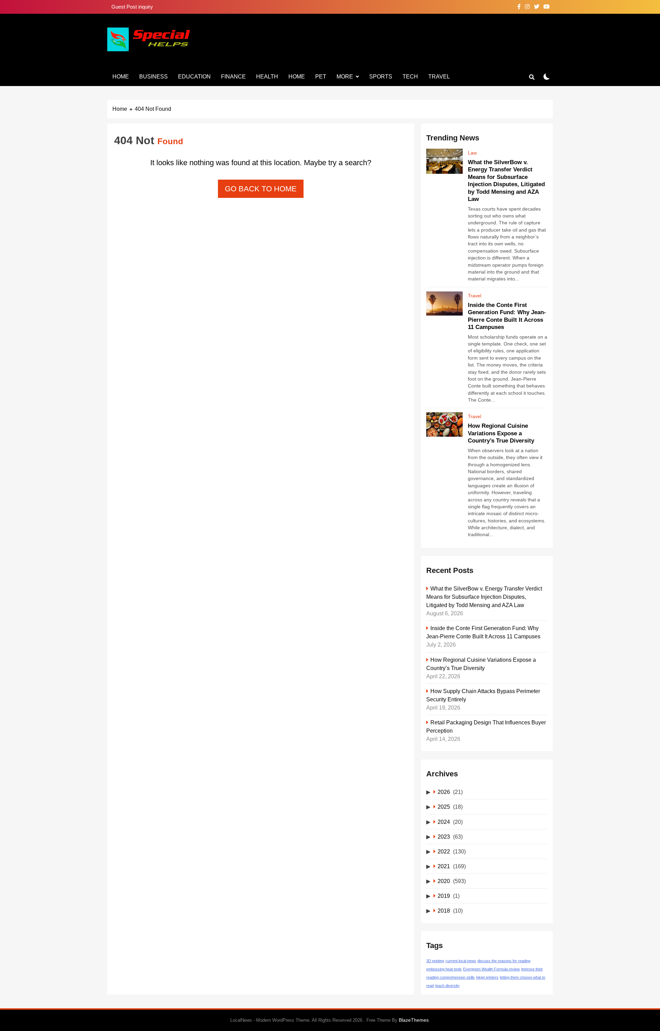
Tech (410, 76)
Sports (380, 76)
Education (194, 76)
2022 (444, 851)
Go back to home (261, 188)
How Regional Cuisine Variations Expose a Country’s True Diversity (501, 433)
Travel (439, 76)
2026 (444, 792)
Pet (320, 76)
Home (120, 76)
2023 (444, 836)
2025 (444, 807)
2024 (444, 822)
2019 (444, 896)
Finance (233, 76)
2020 (444, 881)
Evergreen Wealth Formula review (491, 969)
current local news (461, 961)
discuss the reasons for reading (503, 961)
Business (153, 76)
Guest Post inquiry (132, 7)
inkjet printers (487, 977)
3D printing (435, 961)
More (345, 76)
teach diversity (447, 986)
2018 (444, 910)
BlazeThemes (414, 1020)
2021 (444, 866)
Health (267, 76)
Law (472, 153)
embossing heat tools (444, 969)
